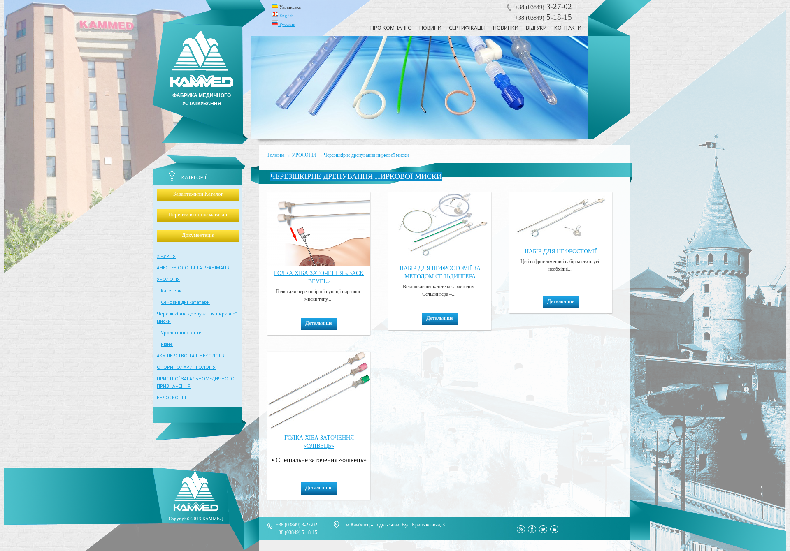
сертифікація (467, 27)
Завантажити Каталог (198, 194)
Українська (289, 7)
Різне (167, 344)
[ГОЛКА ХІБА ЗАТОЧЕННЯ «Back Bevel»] (318, 263)
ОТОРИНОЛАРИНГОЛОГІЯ (186, 367)
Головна (275, 155)
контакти (567, 27)
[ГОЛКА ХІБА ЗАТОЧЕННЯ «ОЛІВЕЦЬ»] (318, 427)
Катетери (171, 290)
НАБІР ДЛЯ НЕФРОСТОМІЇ (561, 251)
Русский (286, 24)
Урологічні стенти (181, 332)
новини (430, 27)
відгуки (536, 27)
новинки (505, 27)
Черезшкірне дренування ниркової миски (366, 155)
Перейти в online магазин (198, 214)
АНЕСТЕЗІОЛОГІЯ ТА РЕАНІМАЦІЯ (193, 267)
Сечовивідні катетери (185, 302)
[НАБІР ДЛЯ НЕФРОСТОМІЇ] (560, 241)
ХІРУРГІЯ (166, 256)
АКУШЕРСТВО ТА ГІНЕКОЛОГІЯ (191, 355)
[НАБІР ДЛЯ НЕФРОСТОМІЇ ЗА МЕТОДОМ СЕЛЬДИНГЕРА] (439, 258)
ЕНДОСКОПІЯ (171, 397)
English (286, 15)
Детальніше (318, 323)
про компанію (391, 27)
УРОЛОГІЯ (304, 155)
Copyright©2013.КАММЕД (196, 518)
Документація (198, 235)
